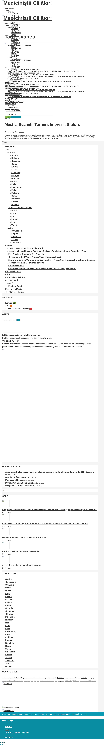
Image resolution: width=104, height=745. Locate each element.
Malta (13, 190)
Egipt (13, 213)
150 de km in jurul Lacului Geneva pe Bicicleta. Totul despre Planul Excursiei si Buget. (48, 251)
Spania (14, 202)
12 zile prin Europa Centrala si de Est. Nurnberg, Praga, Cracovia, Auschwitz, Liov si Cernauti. (51, 260)
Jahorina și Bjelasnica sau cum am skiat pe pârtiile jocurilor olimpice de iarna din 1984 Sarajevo (49, 472)
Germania (15, 24)
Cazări (11, 283)
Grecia (14, 181)
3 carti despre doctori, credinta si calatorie (21, 565)
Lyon (35, 681)
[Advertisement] (48, 695)
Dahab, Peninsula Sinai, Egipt (19, 483)
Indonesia (16, 237)
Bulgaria (15, 31)
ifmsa (10, 681)
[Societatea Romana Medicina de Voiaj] (3, 491)
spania (73, 681)
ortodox (52, 681)
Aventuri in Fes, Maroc (15, 477)
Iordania (15, 219)
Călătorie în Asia (16, 266)
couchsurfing (43, 678)
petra (56, 681)
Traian (21, 132)
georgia (92, 678)
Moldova (15, 193)
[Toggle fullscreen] (2, 742)
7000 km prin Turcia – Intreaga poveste (26, 263)
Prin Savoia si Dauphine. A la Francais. (26, 254)
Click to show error (10, 341)
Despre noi (9, 8)
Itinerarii (9, 245)
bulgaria (24, 678)
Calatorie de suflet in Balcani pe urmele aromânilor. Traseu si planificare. (42, 269)
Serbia (14, 196)
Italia (13, 184)
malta (38, 681)
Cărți (7, 274)
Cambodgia (16, 231)
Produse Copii (15, 286)
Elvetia (14, 167)
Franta (14, 22)
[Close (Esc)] (0, 742)
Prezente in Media (13, 289)
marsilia (45, 681)
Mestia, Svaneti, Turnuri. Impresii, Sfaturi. (42, 124)
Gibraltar (15, 28)
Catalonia (15, 32)
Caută (18, 320)
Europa (11, 12)
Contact (9, 737)
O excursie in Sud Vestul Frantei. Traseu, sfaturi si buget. (34, 257)
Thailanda (16, 242)
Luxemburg (16, 187)
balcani (19, 678)
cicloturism (36, 678)
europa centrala (71, 678)
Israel (13, 222)
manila (41, 681)
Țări (7, 10)
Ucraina (15, 205)
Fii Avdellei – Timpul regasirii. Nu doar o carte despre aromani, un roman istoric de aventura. (45, 523)
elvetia (55, 678)
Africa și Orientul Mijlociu (20, 208)
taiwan (77, 681)
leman (28, 681)
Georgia (14, 26)
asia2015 (14, 678)
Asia (10, 228)
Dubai (14, 210)
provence (62, 681)
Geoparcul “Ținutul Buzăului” (19, 486)
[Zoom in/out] (4, 742)
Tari (19, 117)
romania (68, 681)
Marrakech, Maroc (13, 480)
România (15, 199)
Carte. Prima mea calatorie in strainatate (20, 551)
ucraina (94, 681)
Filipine (14, 234)
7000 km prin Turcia (14, 292)
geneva (89, 678)
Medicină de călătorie (15, 277)
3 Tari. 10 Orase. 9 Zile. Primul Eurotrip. (26, 248)
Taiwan (14, 239)
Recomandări (11, 280)
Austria (14, 14)
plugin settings (81, 714)
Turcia (14, 225)
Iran (13, 216)
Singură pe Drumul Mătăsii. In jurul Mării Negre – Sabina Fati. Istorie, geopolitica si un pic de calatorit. (49, 510)
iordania (15, 681)
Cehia (14, 164)
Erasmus (60, 678)
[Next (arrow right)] (2, 744)
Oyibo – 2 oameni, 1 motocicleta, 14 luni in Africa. (25, 537)
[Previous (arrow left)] (0, 744)
